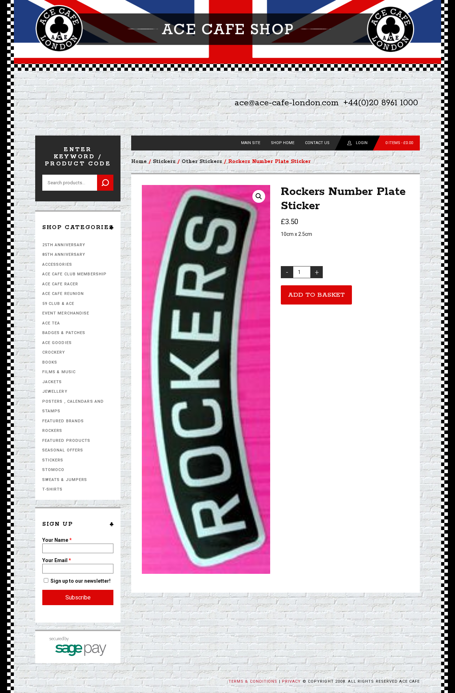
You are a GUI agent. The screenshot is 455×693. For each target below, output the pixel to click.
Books (50, 362)
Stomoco (53, 469)
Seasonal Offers (63, 450)
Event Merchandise (66, 313)
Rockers (52, 430)
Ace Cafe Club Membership (74, 274)
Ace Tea (51, 323)
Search (105, 183)
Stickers (53, 460)
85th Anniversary (64, 254)
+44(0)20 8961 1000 (380, 103)
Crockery (53, 352)
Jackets (52, 382)
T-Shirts (52, 489)
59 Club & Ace (58, 303)
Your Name (57, 540)
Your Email (56, 560)
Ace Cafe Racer (60, 284)
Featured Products (66, 440)
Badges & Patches (64, 332)
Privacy (291, 681)
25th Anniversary (64, 245)
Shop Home (282, 143)
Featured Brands (63, 421)
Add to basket (316, 295)
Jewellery (55, 391)
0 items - (399, 143)
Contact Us (317, 143)
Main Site (250, 143)
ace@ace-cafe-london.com (287, 103)
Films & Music (59, 372)
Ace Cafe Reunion (63, 293)
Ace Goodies (57, 342)
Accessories (57, 264)
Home (139, 161)
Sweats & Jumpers (64, 479)
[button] (258, 196)
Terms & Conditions (253, 681)
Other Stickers (202, 161)
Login (362, 143)
